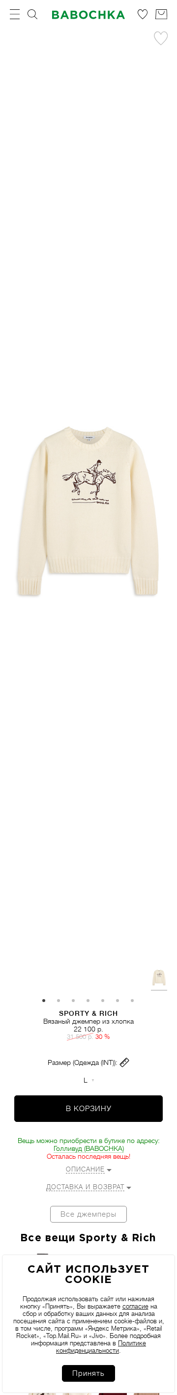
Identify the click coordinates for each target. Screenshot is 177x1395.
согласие (135, 1306)
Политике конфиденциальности (101, 1346)
